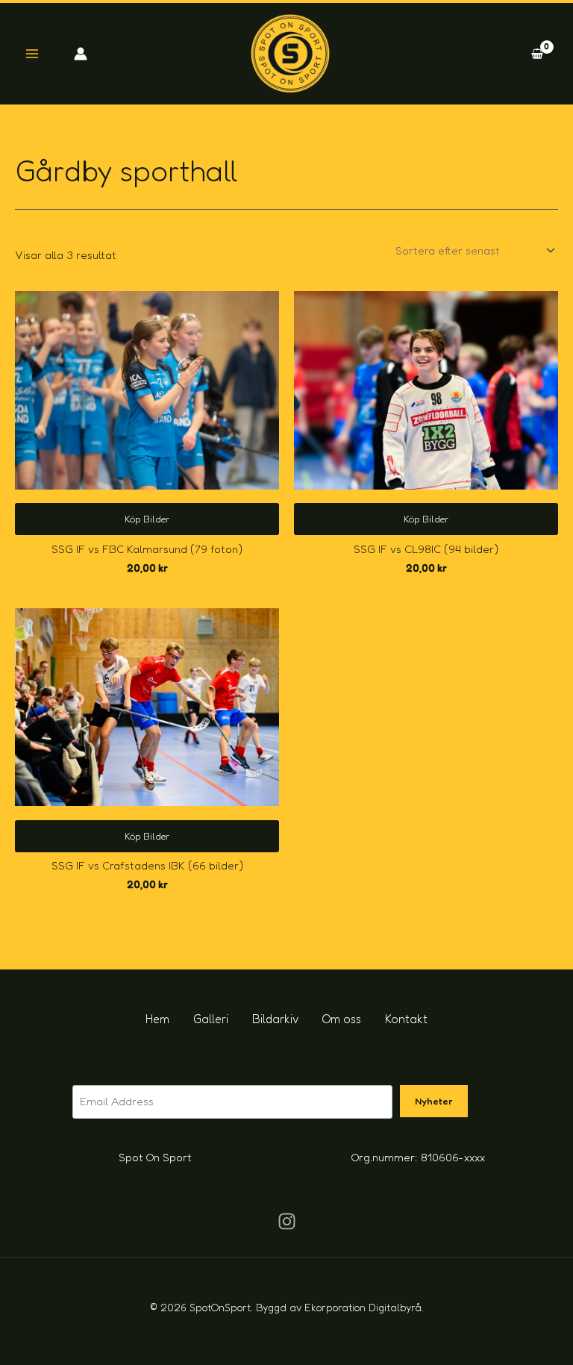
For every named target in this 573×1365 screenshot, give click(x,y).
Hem (157, 1018)
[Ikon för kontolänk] (80, 53)
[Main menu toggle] (31, 54)
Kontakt (406, 1018)
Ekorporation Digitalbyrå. (364, 1307)
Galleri (210, 1018)
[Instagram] (287, 1221)
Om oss (341, 1018)
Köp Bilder (147, 519)
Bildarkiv (275, 1018)
